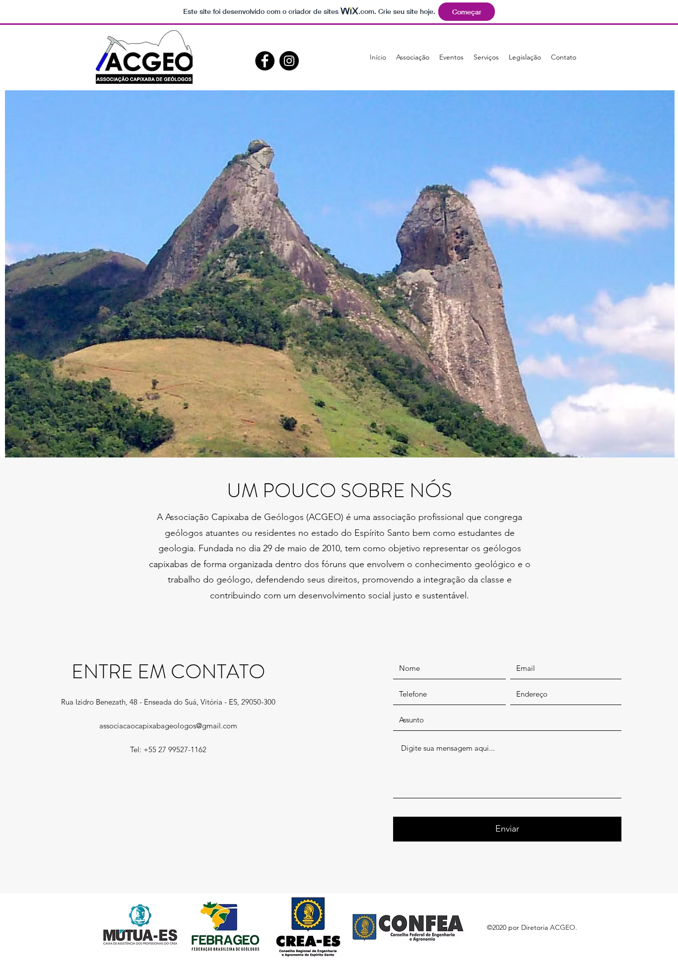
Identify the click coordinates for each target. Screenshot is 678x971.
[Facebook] (264, 60)
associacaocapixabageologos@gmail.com (168, 725)
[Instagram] (289, 60)
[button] (412, 57)
